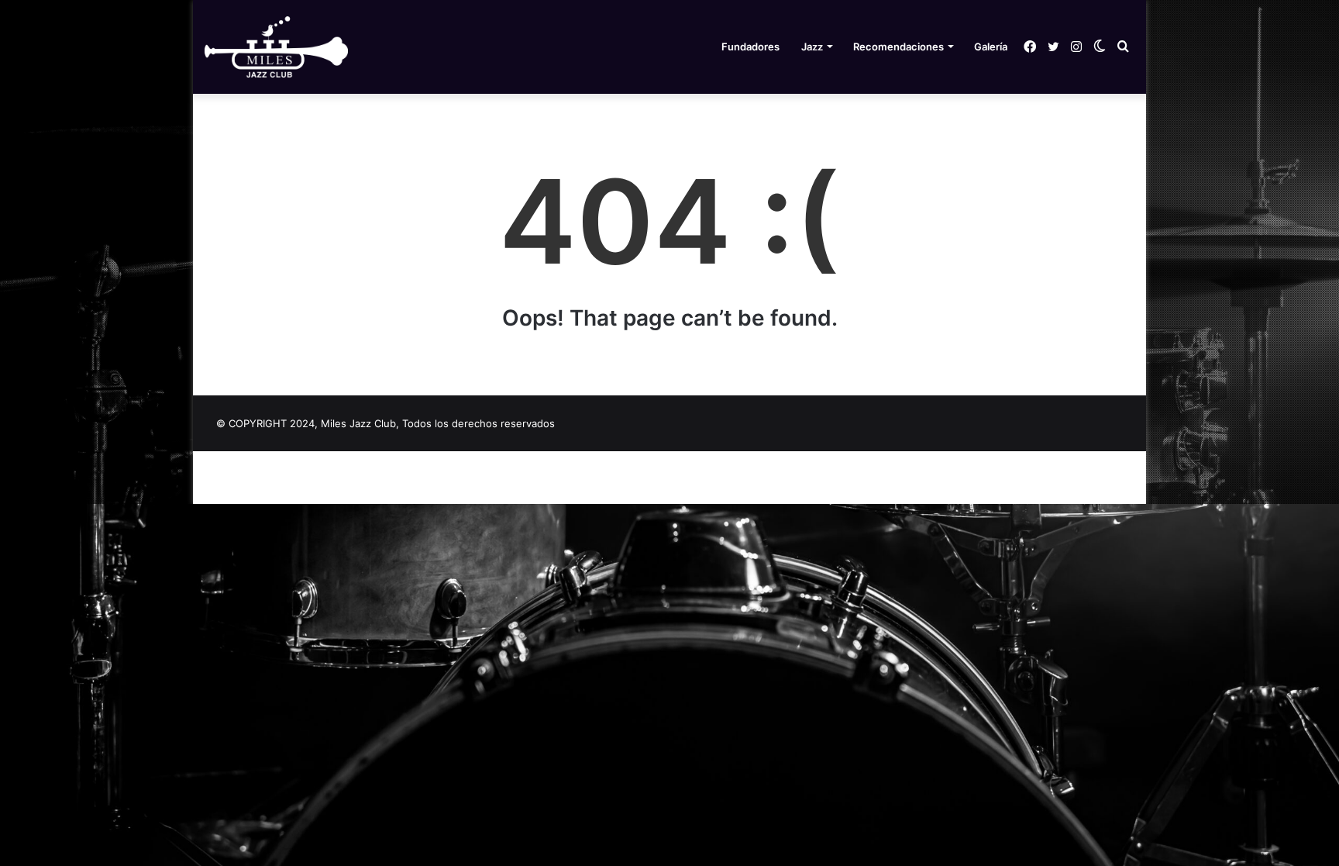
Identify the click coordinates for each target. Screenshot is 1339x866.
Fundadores (750, 46)
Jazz (812, 46)
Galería (990, 46)
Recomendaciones (898, 46)
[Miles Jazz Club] (276, 47)
